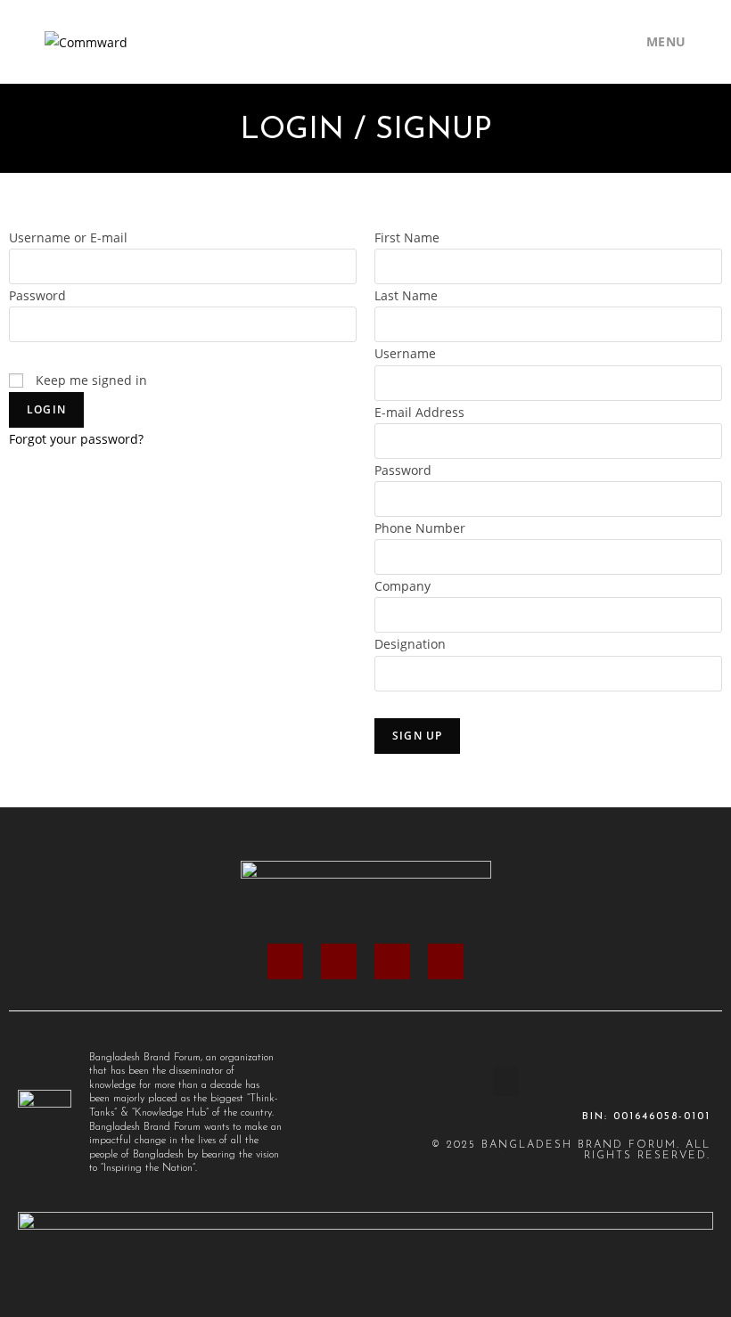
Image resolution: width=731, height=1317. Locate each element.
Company (402, 585)
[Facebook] (285, 961)
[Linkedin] (392, 961)
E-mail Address (419, 412)
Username (405, 353)
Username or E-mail (68, 237)
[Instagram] (339, 961)
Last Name (406, 295)
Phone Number (419, 527)
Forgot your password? (76, 438)
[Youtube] (446, 961)
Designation (410, 643)
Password (37, 295)
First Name (406, 237)
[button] (505, 1081)
